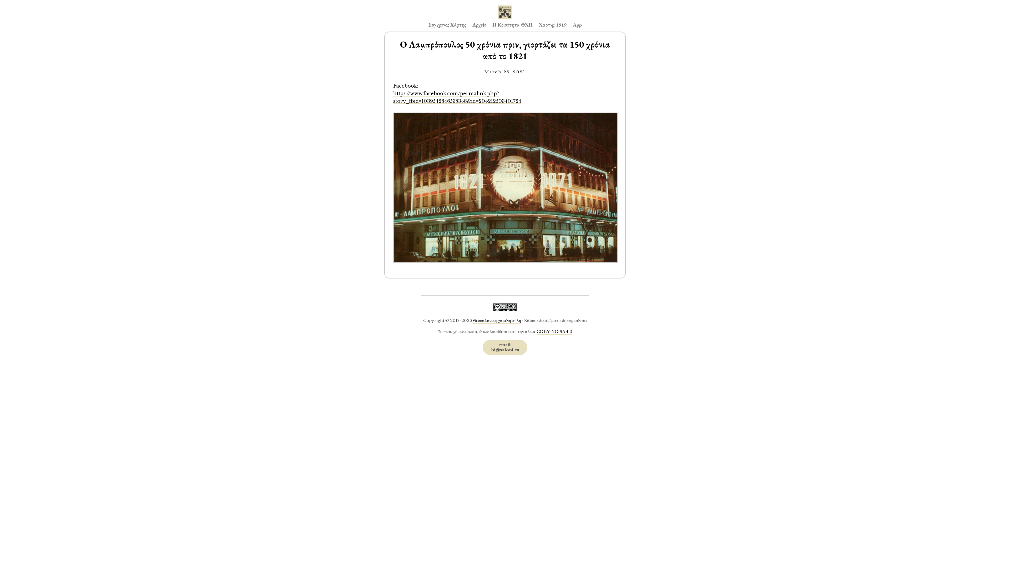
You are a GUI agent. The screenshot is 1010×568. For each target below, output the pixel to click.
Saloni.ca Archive (505, 7)
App (577, 25)
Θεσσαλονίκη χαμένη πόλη (497, 320)
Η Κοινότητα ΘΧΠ (512, 25)
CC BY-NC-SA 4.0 (554, 331)
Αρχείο (479, 25)
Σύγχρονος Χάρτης (447, 25)
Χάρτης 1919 (553, 25)
